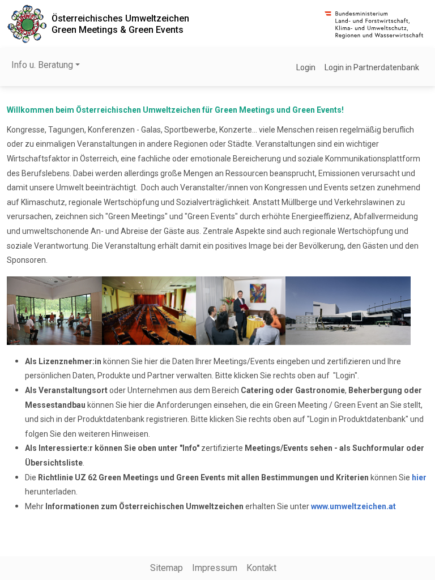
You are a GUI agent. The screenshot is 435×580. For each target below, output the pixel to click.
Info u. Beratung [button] (42, 64)
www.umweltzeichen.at (353, 506)
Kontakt (261, 567)
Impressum (214, 567)
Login (305, 67)
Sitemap (166, 567)
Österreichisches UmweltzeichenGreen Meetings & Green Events (120, 24)
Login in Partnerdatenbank (372, 67)
